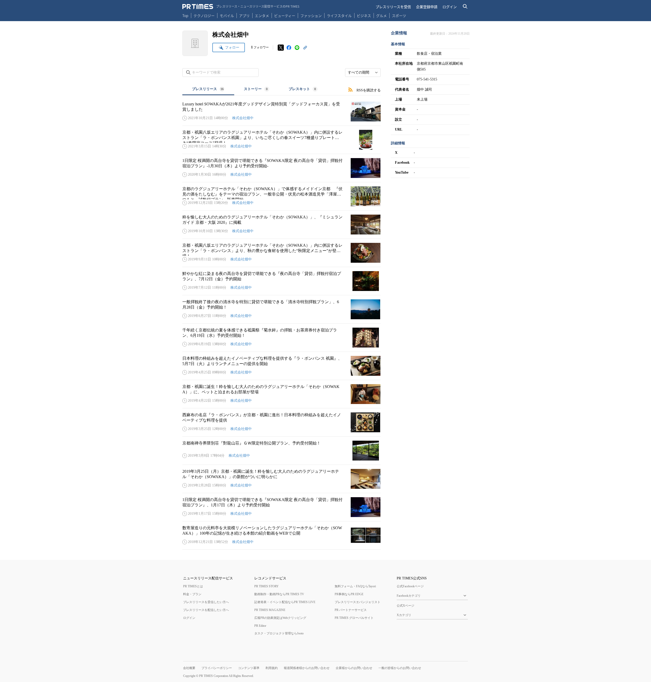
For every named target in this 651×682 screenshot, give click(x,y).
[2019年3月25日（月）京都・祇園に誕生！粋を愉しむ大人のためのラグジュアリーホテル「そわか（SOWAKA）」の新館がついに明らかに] (281, 479)
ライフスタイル (339, 15)
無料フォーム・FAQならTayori (355, 586)
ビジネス (364, 15)
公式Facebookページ (410, 586)
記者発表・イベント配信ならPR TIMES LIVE (284, 602)
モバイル (227, 15)
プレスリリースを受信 (393, 6)
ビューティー (284, 15)
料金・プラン (192, 594)
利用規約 (271, 668)
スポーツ (399, 15)
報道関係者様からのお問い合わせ (307, 668)
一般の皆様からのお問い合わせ (399, 668)
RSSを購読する (369, 90)
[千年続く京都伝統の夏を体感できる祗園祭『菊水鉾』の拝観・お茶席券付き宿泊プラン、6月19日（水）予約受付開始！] (281, 338)
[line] (297, 48)
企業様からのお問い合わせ (354, 668)
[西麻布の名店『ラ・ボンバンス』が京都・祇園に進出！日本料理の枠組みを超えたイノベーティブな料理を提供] (281, 422)
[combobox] (363, 72)
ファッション (311, 15)
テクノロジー (204, 15)
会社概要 (189, 668)
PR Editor (260, 626)
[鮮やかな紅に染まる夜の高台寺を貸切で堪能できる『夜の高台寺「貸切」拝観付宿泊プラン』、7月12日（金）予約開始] (281, 281)
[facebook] (289, 48)
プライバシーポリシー (216, 668)
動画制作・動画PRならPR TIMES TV (279, 594)
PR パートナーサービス (351, 610)
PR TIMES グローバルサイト (354, 618)
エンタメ (262, 15)
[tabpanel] (281, 322)
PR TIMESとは (193, 586)
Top (185, 15)
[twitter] (281, 48)
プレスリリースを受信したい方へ (206, 602)
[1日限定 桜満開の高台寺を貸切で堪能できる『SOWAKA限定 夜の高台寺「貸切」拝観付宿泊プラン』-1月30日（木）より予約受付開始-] (281, 168)
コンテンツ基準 (248, 668)
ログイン (449, 6)
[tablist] (254, 89)
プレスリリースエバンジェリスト (357, 602)
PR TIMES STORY (266, 586)
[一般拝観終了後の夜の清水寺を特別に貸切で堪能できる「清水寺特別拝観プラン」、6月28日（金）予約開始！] (281, 309)
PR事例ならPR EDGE (349, 594)
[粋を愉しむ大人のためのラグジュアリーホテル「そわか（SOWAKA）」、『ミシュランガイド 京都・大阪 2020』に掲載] (281, 225)
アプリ (244, 15)
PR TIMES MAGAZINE (269, 610)
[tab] (208, 89)
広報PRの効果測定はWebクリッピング (280, 618)
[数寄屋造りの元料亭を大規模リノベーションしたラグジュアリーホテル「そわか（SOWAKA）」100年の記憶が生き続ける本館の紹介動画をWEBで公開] (281, 535)
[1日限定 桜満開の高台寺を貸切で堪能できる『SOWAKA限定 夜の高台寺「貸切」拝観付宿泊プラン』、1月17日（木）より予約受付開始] (281, 507)
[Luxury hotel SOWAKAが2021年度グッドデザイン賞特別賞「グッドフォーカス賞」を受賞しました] (281, 112)
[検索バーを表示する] (465, 6)
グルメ (381, 15)
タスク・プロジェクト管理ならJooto (279, 633)
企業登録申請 (426, 6)
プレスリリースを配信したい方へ (206, 610)
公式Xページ (405, 605)
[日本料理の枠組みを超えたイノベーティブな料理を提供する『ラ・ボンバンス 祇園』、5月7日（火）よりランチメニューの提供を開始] (281, 366)
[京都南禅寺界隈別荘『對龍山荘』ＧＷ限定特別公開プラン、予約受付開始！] (281, 451)
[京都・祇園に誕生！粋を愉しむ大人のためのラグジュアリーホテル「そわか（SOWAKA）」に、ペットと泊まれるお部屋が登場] (281, 394)
